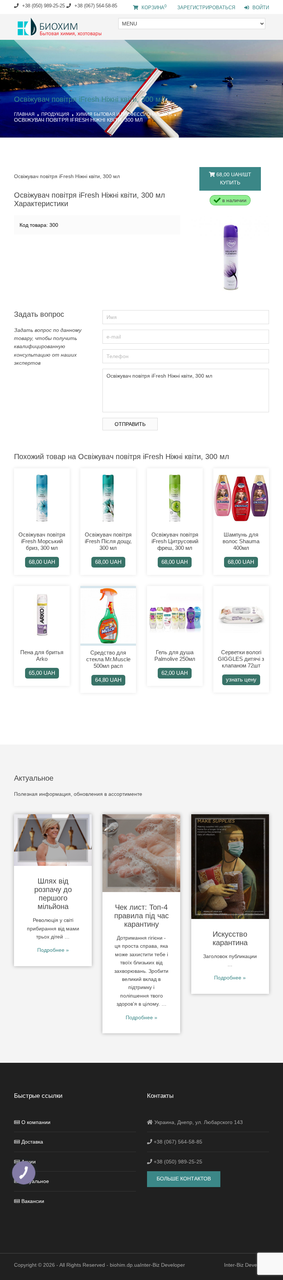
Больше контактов (184, 1179)
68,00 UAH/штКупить (233, 178)
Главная (24, 114)
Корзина (153, 7)
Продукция (55, 114)
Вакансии (32, 1201)
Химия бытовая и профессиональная (124, 114)
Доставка (32, 1142)
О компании (35, 1122)
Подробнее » (53, 950)
